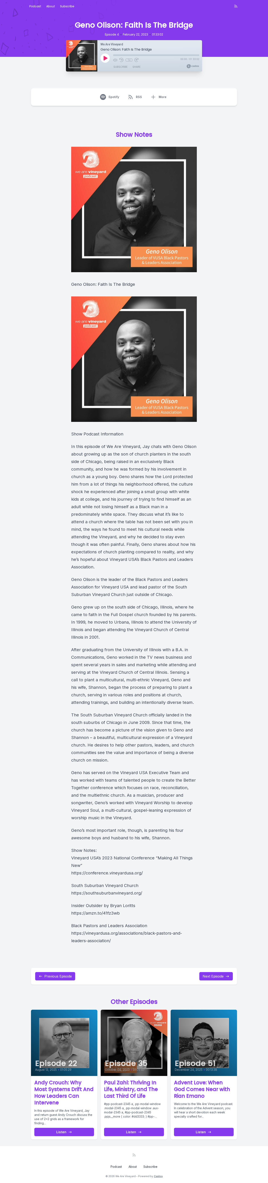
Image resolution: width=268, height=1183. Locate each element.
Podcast (35, 6)
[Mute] (115, 60)
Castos (158, 1176)
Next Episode (213, 976)
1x (129, 60)
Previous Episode (58, 976)
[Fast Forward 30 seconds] (136, 60)
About (50, 6)
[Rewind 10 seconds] (121, 60)
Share (136, 67)
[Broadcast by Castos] (193, 66)
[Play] (105, 58)
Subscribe (67, 6)
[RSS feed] (236, 6)
